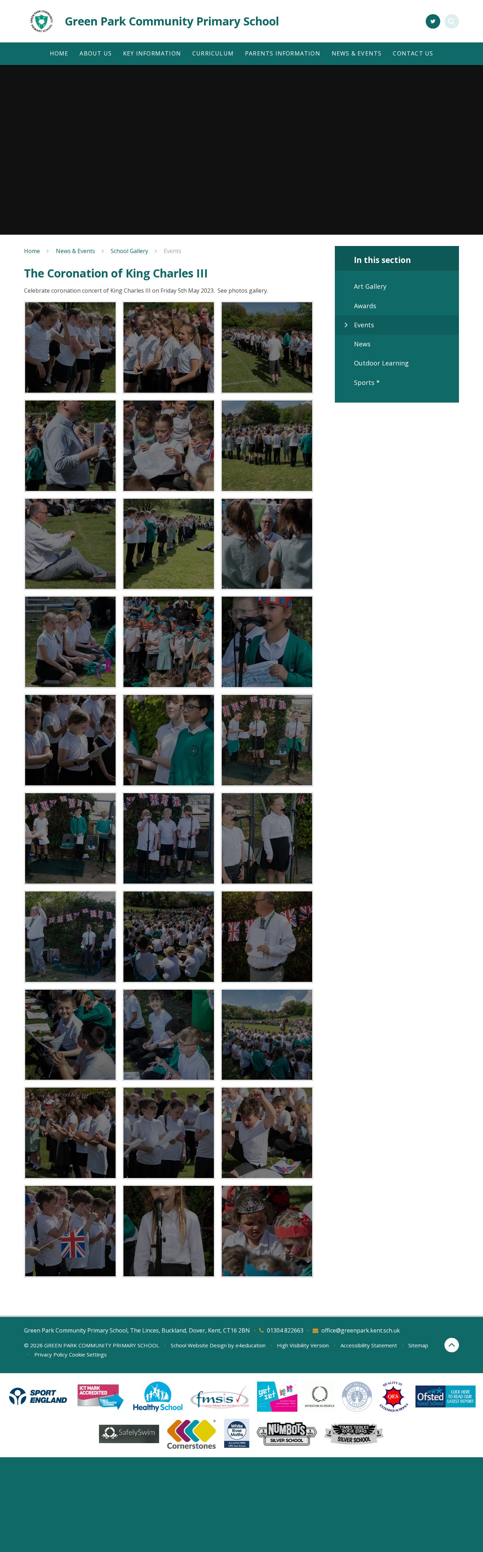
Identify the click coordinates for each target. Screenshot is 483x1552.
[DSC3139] (168, 1133)
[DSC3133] (168, 347)
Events (172, 251)
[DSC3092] (267, 544)
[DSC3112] (267, 445)
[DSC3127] (70, 445)
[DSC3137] (70, 347)
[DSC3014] (168, 1035)
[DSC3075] (168, 642)
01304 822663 (285, 1330)
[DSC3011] (267, 1035)
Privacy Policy (51, 1354)
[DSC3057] (70, 838)
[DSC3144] (267, 1133)
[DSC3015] (70, 1035)
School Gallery (129, 251)
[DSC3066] (168, 740)
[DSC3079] (70, 642)
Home (32, 251)
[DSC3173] (267, 1231)
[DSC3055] (168, 838)
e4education (250, 1345)
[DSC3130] (267, 347)
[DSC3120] (168, 445)
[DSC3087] (70, 1133)
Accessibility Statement (369, 1345)
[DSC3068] (70, 740)
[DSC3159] (70, 1231)
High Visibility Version (303, 1345)
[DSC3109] (70, 544)
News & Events (75, 251)
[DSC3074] (267, 642)
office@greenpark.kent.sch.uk (360, 1330)
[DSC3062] (267, 740)
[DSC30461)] (267, 838)
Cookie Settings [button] (88, 1354)
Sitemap (418, 1345)
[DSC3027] (267, 936)
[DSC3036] (70, 936)
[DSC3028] (168, 936)
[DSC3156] (168, 1231)
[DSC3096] (168, 544)
